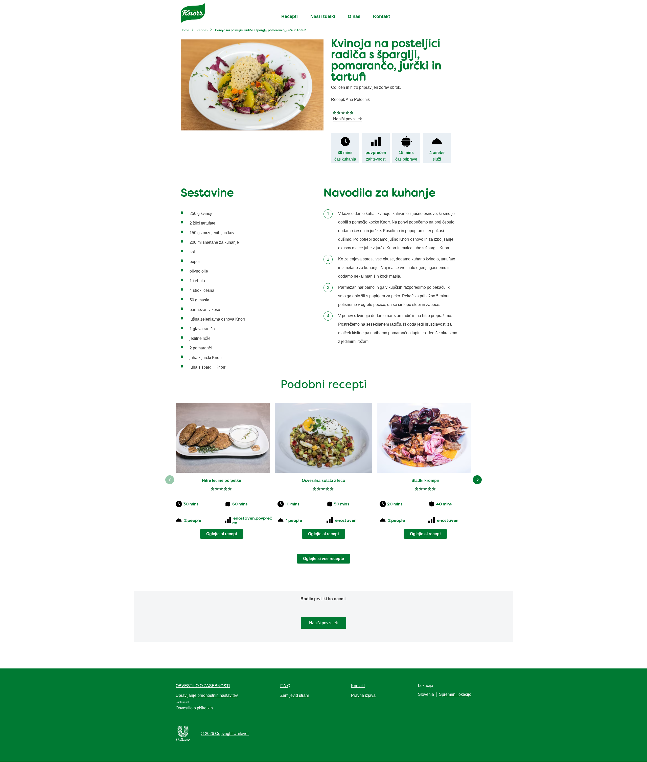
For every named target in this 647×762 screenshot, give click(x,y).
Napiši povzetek (323, 623)
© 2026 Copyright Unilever (225, 733)
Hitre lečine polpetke (221, 480)
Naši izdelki (322, 16)
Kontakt (381, 16)
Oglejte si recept (221, 534)
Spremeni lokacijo (455, 694)
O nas (354, 16)
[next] (477, 479)
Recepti (289, 16)
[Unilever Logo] (183, 740)
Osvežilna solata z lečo (323, 480)
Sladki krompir (425, 480)
